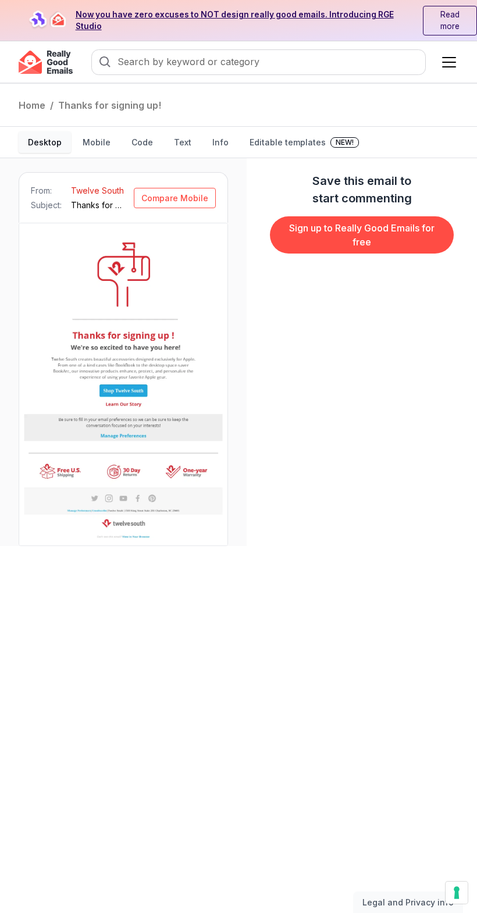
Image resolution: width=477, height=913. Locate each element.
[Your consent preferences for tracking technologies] (457, 893)
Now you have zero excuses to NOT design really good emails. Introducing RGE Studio (235, 20)
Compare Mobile (174, 198)
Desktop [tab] (45, 142)
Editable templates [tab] (302, 142)
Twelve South (97, 190)
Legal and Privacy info (408, 902)
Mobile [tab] (97, 142)
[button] (446, 62)
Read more (450, 20)
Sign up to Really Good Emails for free (362, 235)
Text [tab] (182, 142)
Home (32, 105)
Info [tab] (220, 142)
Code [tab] (142, 142)
